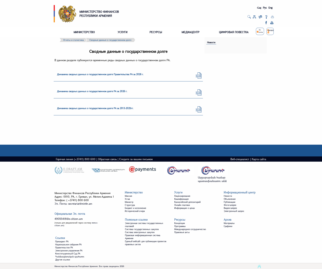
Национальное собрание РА (68, 244)
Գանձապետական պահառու (69, 256)
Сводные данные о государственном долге (110, 40)
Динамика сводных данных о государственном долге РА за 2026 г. (92, 91)
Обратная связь (107, 159)
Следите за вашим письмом (136, 159)
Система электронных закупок (140, 232)
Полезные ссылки (136, 219)
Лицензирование (182, 195)
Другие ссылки (62, 259)
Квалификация (181, 198)
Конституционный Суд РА (67, 253)
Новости (211, 42)
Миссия (128, 195)
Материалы (229, 223)
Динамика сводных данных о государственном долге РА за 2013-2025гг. (95, 108)
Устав (127, 198)
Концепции (179, 223)
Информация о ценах (184, 208)
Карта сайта (259, 159)
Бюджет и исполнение (135, 208)
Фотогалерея (230, 204)
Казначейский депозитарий (187, 201)
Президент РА (62, 241)
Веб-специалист (239, 159)
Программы (180, 226)
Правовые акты (182, 232)
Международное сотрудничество (190, 229)
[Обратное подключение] (260, 17)
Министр (129, 201)
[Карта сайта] (254, 17)
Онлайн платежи (182, 204)
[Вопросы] (266, 17)
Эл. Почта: (73, 203)
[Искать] (249, 18)
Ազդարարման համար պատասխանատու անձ (212, 179)
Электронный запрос (234, 211)
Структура (130, 204)
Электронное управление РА (69, 250)
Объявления (230, 198)
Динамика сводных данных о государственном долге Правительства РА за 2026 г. (100, 74)
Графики (228, 226)
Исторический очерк (135, 211)
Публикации (229, 201)
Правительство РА (64, 247)
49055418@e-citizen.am (69, 218)
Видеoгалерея (230, 208)
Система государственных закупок (142, 229)
